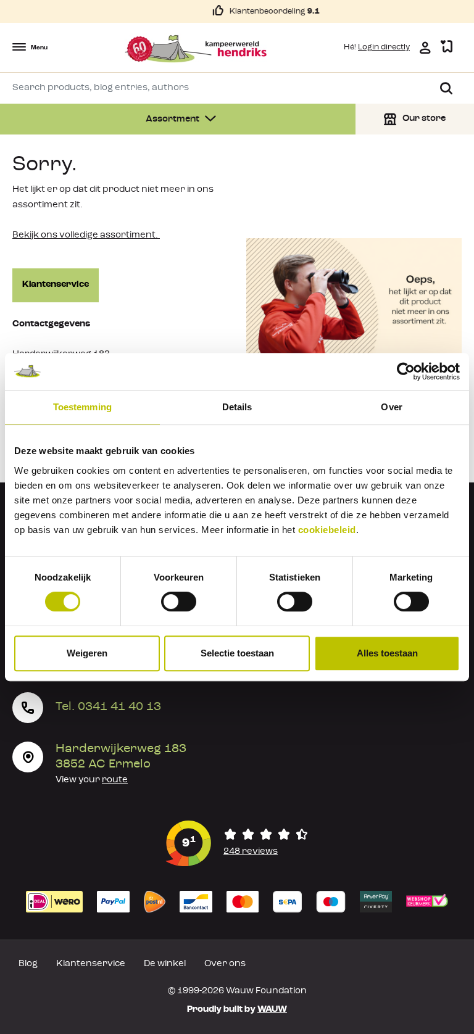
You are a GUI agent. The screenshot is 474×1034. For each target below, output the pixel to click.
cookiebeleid (327, 529)
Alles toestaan (387, 653)
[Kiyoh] (237, 843)
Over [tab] (391, 407)
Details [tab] (237, 407)
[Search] (446, 88)
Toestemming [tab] (82, 407)
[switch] (178, 601)
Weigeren (87, 653)
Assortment (173, 119)
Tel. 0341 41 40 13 (108, 707)
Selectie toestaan (237, 653)
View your (92, 780)
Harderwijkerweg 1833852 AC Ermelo (121, 757)
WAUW (272, 1009)
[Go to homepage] (196, 48)
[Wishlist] (446, 47)
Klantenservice (55, 284)
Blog (28, 964)
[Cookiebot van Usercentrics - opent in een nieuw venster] (406, 371)
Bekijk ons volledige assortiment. (86, 235)
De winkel (165, 964)
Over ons (225, 964)
